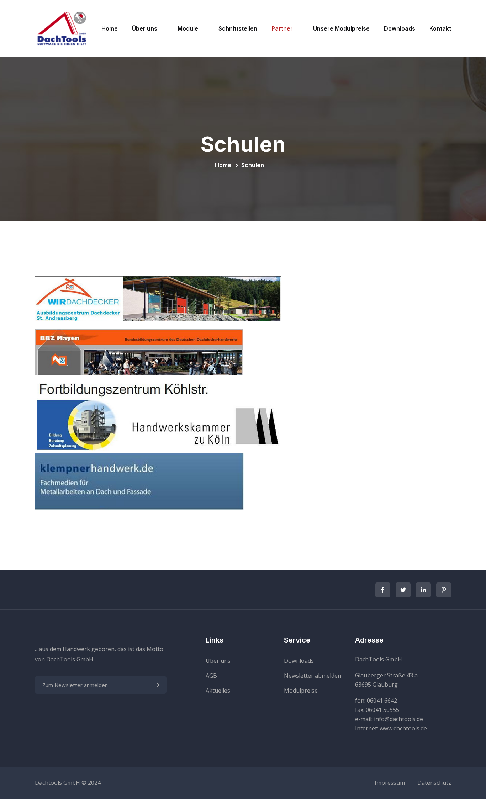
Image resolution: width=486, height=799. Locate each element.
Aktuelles (218, 690)
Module (188, 28)
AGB (211, 676)
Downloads (399, 28)
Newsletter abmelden (312, 676)
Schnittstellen (237, 28)
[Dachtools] (61, 28)
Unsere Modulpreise (341, 28)
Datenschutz (434, 783)
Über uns (144, 28)
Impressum (390, 783)
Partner (282, 28)
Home (109, 28)
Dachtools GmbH (57, 783)
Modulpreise (301, 690)
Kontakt (440, 28)
